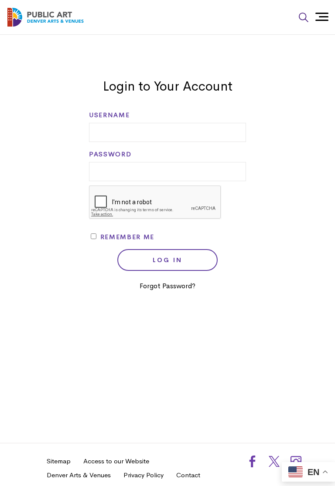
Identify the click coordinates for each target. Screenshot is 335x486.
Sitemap (59, 461)
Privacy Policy (143, 475)
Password (110, 154)
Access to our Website (116, 461)
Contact (188, 475)
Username (109, 114)
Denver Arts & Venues (79, 475)
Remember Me (126, 236)
